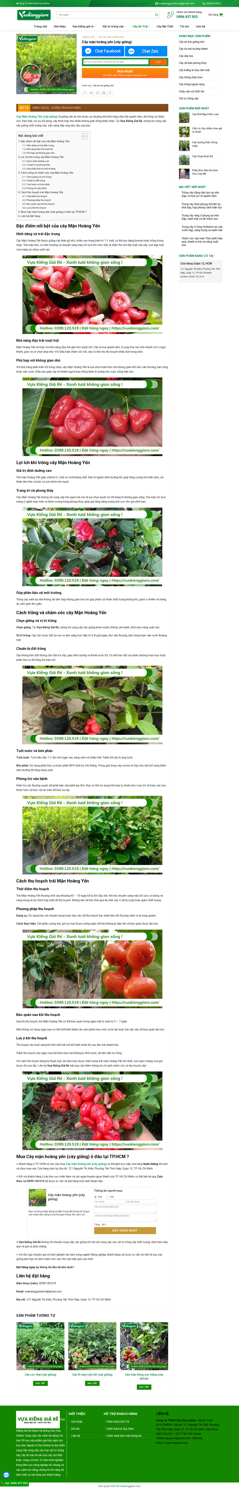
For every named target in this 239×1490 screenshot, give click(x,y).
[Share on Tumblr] (110, 93)
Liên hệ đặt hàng (30, 216)
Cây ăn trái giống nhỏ (191, 41)
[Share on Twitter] (91, 93)
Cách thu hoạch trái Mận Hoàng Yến (42, 192)
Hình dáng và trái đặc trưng (40, 145)
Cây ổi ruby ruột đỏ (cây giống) (92, 1374)
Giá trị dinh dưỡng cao (37, 161)
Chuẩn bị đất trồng (35, 180)
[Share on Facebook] (85, 93)
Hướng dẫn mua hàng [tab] (66, 107)
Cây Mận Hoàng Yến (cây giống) (37, 116)
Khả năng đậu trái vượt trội (39, 149)
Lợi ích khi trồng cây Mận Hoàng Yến (42, 157)
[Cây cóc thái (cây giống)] (40, 1346)
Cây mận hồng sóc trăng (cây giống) (144, 1376)
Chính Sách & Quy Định (120, 1428)
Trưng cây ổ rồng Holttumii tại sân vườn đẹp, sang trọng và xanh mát (202, 228)
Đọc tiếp (40, 1383)
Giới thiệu (60, 26)
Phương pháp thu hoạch (38, 200)
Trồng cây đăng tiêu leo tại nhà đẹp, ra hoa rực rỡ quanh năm (200, 194)
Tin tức (184, 26)
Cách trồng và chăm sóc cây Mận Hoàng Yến (47, 172)
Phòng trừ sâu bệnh (36, 188)
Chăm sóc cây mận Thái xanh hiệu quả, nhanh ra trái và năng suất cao (202, 242)
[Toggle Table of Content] (83, 136)
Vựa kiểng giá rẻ (83, 26)
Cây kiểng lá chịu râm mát (194, 70)
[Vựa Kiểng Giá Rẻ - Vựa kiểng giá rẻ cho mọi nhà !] (33, 14)
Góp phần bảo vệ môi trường (40, 168)
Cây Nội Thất (165, 26)
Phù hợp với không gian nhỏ (40, 153)
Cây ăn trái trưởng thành (193, 48)
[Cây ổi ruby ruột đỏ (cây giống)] (92, 1346)
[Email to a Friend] (97, 93)
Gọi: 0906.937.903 (16, 1483)
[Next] (168, 1359)
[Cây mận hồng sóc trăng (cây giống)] (144, 1346)
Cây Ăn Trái (140, 26)
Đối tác (75, 1428)
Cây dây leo (186, 56)
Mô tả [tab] (24, 107)
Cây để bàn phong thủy (193, 63)
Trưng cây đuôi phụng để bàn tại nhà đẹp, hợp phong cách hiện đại (202, 205)
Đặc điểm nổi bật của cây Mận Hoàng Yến (45, 141)
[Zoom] (20, 89)
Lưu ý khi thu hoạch (36, 207)
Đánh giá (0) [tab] (41, 107)
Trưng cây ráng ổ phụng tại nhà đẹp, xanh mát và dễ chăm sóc (200, 217)
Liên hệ (200, 26)
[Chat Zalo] (146, 51)
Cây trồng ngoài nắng (192, 84)
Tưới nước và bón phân (38, 184)
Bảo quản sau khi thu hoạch (40, 204)
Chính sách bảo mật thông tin (124, 1435)
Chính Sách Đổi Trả (117, 1421)
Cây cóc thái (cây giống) (40, 1374)
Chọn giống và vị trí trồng (38, 177)
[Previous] (16, 1359)
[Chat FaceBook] (103, 51)
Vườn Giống (150, 1164)
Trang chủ (40, 26)
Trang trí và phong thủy (38, 164)
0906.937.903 (187, 17)
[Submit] (157, 15)
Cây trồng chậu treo (191, 77)
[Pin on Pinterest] (104, 93)
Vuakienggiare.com (130, 1486)
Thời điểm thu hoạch (36, 196)
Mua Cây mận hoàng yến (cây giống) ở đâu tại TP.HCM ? (54, 211)
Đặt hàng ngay (125, 1230)
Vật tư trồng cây (113, 26)
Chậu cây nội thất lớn (191, 91)
